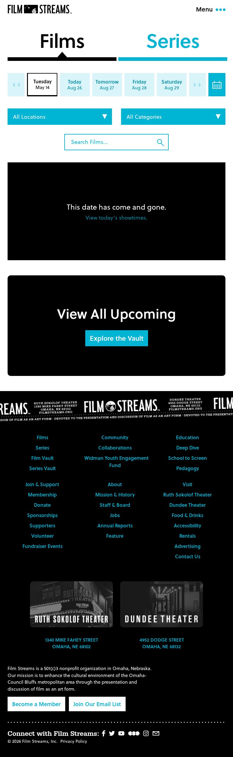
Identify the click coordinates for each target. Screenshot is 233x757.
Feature (114, 535)
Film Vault (42, 457)
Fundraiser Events (42, 546)
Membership (42, 494)
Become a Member (36, 704)
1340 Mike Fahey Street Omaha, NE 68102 (71, 643)
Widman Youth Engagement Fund (116, 461)
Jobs (115, 515)
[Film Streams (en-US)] (41, 9)
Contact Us (187, 556)
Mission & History (115, 494)
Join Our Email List (97, 704)
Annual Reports (115, 525)
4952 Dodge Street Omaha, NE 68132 (162, 643)
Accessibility (187, 525)
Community (114, 437)
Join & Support (42, 484)
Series (172, 42)
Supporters (42, 525)
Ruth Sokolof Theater (187, 494)
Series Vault (42, 468)
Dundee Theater (187, 504)
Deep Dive (187, 447)
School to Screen (187, 457)
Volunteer (42, 535)
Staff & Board (115, 504)
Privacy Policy (73, 741)
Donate (42, 504)
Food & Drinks (187, 515)
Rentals (187, 535)
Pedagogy (187, 468)
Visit (187, 484)
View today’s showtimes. (116, 217)
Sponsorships (42, 515)
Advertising (187, 546)
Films (62, 42)
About (115, 484)
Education (187, 437)
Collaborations (115, 447)
